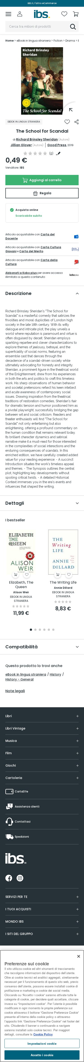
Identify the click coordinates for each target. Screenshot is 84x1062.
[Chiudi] (79, 956)
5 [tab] (49, 630)
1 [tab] (42, 111)
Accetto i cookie (42, 1055)
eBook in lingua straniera (25, 674)
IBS (22, 168)
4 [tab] (44, 630)
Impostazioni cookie (42, 1043)
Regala (45, 193)
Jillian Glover (21, 145)
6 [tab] (53, 630)
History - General (19, 679)
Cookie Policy (43, 1034)
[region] (42, 1006)
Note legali (15, 691)
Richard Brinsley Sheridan (37, 139)
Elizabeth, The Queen (21, 584)
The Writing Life (63, 582)
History (55, 674)
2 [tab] (35, 630)
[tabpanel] (42, 81)
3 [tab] (40, 630)
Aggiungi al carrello (45, 180)
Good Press (56, 145)
